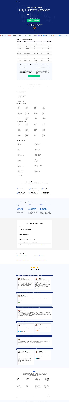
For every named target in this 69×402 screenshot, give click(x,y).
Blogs (17, 380)
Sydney (35, 136)
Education (19, 149)
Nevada (44, 112)
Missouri (19, 112)
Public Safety (36, 166)
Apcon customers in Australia (21, 96)
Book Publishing (19, 144)
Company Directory (46, 379)
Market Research (37, 160)
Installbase (27, 380)
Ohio (35, 114)
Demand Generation (37, 381)
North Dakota (27, 114)
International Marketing (38, 388)
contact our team (43, 244)
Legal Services (36, 159)
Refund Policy (18, 386)
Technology (19, 171)
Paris (26, 136)
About (17, 379)
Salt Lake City (44, 130)
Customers (27, 385)
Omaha (35, 135)
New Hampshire (20, 113)
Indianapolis (27, 131)
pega (45, 352)
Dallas (43, 124)
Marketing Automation (38, 387)
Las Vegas (35, 131)
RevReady (18, 388)
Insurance (19, 156)
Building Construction (37, 144)
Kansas (44, 108)
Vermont (19, 118)
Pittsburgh (35, 129)
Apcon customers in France (21, 97)
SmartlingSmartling (27, 352)
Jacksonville (27, 134)
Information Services (37, 155)
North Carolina (19, 114)
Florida (18, 107)
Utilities (35, 172)
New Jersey (27, 113)
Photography (19, 165)
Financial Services (37, 150)
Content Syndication (37, 385)
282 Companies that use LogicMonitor (22, 255)
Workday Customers (46, 385)
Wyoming (27, 119)
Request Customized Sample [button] (34, 20)
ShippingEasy (26, 296)
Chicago (35, 123)
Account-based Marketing (38, 379)
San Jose (19, 124)
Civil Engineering (37, 145)
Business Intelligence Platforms (21, 145)
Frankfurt (19, 136)
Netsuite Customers (46, 386)
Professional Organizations (21, 166)
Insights (27, 386)
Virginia (27, 118)
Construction (19, 148)
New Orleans (19, 135)
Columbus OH (19, 131)
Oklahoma (44, 114)
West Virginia (44, 118)
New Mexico (36, 113)
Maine (35, 109)
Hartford (35, 134)
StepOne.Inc (44, 325)
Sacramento (19, 130)
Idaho (43, 107)
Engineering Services (37, 149)
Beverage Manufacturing (38, 143)
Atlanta (35, 125)
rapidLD (44, 279)
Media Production (37, 161)
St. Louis (19, 129)
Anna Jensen (34, 30)
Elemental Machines (29, 325)
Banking (19, 143)
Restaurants (36, 167)
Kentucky (19, 109)
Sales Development (28, 389)
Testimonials (18, 381)
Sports (35, 170)
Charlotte (27, 130)
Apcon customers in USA (21, 92)
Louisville (44, 134)
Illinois (18, 108)
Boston (27, 124)
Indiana (27, 108)
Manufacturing (19, 160)
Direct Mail (36, 386)
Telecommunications (37, 171)
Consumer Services (37, 148)
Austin (18, 134)
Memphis (27, 135)
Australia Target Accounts (47, 388)
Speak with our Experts (19, 387)
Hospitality (19, 154)
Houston (27, 125)
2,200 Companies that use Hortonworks (39, 255)
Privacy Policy (18, 385)
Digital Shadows (28, 279)
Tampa (27, 129)
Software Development (20, 170)
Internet (36, 156)
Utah (43, 117)
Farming (19, 150)
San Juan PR (44, 129)
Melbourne (44, 136)
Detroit (44, 125)
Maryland (44, 109)
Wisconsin (19, 119)
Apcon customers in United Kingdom (22, 95)
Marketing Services (20, 161)
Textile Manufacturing (20, 172)
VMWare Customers (46, 387)
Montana (27, 112)
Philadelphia (35, 124)
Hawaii (35, 107)
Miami (18, 125)
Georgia (27, 107)
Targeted (27, 379)
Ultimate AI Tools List (47, 380)
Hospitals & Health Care (38, 154)
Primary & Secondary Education (38, 165)
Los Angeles (27, 123)
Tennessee (27, 117)
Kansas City (35, 130)
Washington (35, 118)
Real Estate (19, 167)
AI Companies (46, 381)
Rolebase (27, 381)
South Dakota (19, 117)
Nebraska (35, 112)
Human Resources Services (21, 155)
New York (44, 113)
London (44, 135)
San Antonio (44, 131)
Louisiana (27, 109)
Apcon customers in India (21, 101)
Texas (35, 117)
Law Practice (19, 159)
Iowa (35, 108)
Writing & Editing (20, 175)
